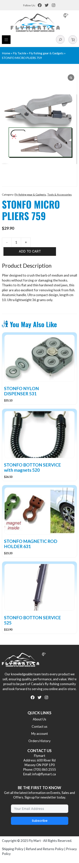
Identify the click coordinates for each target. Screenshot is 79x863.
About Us (39, 719)
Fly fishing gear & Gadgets (46, 53)
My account (39, 734)
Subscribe (39, 820)
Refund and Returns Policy (45, 849)
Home (6, 53)
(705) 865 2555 (45, 769)
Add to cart (30, 251)
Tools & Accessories (59, 194)
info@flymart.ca (44, 774)
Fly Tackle (19, 53)
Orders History (39, 741)
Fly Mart (35, 841)
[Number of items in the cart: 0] (72, 39)
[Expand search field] (60, 39)
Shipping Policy (12, 849)
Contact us (39, 726)
